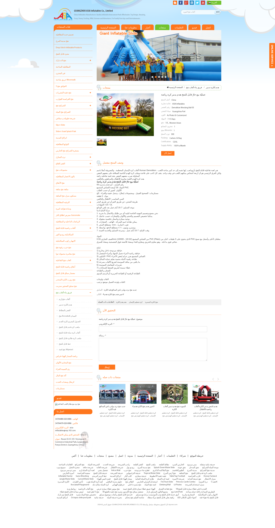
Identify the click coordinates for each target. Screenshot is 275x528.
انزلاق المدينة (61, 138)
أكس (74, 456)
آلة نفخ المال (61, 376)
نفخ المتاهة (183, 473)
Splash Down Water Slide (164, 468)
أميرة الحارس (68, 473)
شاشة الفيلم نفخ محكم (134, 498)
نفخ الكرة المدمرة (151, 302)
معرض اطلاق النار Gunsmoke (68, 215)
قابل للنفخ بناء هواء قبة (209, 498)
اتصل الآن (168, 153)
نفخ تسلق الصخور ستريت (66, 286)
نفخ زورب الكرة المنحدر (65, 280)
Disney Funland (210, 476)
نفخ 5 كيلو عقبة (93, 492)
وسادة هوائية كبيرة (63, 209)
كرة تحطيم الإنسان (136, 302)
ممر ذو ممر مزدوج (68, 470)
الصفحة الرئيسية (108, 28)
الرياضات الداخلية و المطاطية (68, 222)
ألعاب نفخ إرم (64, 299)
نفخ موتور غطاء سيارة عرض (108, 489)
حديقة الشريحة (116, 473)
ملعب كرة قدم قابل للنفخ (69, 327)
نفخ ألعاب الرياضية (85, 489)
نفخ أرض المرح (169, 473)
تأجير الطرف (77, 482)
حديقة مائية (99, 498)
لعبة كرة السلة (163, 479)
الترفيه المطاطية (63, 202)
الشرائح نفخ (61, 106)
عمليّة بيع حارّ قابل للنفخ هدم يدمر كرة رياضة (117, 319)
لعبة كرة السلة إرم (87, 470)
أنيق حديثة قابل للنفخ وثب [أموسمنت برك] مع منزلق (157, 495)
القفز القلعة (138, 465)
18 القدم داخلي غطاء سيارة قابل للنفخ (191, 489)
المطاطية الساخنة (63, 67)
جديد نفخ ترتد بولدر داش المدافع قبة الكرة (120, 290)
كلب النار (128, 476)
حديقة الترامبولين (133, 473)
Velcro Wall (115, 470)
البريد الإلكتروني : (106, 324)
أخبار (148, 28)
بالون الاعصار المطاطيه (65, 177)
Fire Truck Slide (167, 482)
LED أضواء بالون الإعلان (186, 498)
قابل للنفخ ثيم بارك (65, 495)
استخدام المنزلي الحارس (147, 482)
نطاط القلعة (164, 465)
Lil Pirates (178, 485)
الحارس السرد (178, 465)
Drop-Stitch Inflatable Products (69, 48)
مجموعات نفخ (61, 170)
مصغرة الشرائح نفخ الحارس (67, 151)
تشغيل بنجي (103, 470)
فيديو (194, 28)
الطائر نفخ (129, 482)
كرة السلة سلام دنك (100, 485)
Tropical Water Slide (152, 473)
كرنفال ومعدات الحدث (65, 382)
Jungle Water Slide (67, 479)
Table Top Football (177, 476)
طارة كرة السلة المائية (144, 479)
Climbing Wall (165, 485)
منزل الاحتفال (210, 479)
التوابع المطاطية (62, 144)
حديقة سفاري (140, 476)
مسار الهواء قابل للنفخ (123, 479)
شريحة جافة (88, 468)
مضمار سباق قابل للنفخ (65, 273)
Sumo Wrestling (82, 476)
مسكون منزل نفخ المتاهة (66, 196)
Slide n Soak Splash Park (66, 131)
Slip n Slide (60, 125)
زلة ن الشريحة (124, 465)
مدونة (130, 456)
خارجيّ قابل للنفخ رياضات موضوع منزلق (116, 495)
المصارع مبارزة (188, 495)
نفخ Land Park (177, 492)
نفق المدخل (194, 468)
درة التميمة (203, 482)
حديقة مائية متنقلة (207, 465)
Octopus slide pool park (81, 498)
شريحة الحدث (109, 465)
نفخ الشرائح (80, 465)
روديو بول (130, 468)
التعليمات (179, 28)
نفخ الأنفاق (60, 183)
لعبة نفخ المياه (150, 485)
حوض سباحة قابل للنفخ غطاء (72, 492)
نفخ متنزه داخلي (134, 485)
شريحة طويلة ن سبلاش (65, 119)
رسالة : (102, 336)
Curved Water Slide (86, 479)
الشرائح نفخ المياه (63, 112)
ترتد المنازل (60, 157)
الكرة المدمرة (63, 482)
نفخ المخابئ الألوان (63, 363)
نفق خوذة (182, 468)
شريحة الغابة (102, 468)
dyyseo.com (172, 504)
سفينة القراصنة (83, 473)
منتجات (162, 28)
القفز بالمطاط (64, 310)
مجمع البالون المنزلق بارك (157, 492)
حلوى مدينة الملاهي (114, 482)
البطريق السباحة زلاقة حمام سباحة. (200, 492)
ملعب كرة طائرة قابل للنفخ (70, 338)
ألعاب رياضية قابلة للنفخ (65, 228)
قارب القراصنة (194, 476)
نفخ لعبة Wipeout (66, 350)
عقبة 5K (214, 482)
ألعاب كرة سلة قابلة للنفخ (69, 333)
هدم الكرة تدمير (65, 305)
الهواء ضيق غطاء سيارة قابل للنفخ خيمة (139, 489)
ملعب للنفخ (151, 465)
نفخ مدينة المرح (62, 41)
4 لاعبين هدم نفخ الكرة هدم (113, 294)
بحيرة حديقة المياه (114, 498)
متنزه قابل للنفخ (62, 54)
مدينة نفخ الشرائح (207, 470)
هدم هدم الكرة (121, 302)
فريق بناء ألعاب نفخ (64, 293)
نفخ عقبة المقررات (63, 93)
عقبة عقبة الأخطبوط (158, 476)
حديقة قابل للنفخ (100, 473)
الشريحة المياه (94, 465)
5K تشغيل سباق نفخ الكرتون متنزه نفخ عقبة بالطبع (123, 492)
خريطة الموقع (196, 456)
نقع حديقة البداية (194, 479)
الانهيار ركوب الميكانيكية (65, 241)
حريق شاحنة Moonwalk (65, 80)
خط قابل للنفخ (65, 344)
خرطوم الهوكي (118, 485)
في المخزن (60, 73)
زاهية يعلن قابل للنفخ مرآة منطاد (160, 498)
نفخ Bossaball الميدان (67, 316)
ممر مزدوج (192, 465)
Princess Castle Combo (185, 482)
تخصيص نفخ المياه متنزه (86, 495)
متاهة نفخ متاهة (62, 189)
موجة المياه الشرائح (210, 468)
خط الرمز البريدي (99, 476)
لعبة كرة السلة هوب (94, 482)
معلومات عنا (131, 28)
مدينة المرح (192, 470)
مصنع (111, 456)
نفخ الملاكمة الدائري (161, 470)
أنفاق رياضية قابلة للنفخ (65, 267)
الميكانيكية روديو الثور (64, 235)
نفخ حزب (127, 470)
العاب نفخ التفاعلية (63, 260)
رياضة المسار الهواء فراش (66, 356)
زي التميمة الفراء (63, 369)
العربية (214, 3)
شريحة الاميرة (178, 479)
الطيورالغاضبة (178, 470)
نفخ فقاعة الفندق (165, 489)
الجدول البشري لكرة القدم (69, 322)
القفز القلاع (60, 164)
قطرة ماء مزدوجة (141, 470)
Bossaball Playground (80, 485)
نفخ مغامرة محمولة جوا (65, 254)
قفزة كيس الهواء (104, 479)
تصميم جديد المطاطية (65, 35)
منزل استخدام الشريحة (194, 485)
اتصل (208, 28)
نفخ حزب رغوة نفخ (63, 248)
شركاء (183, 456)
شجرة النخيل (74, 468)
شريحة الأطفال (117, 468)
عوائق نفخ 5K (61, 86)
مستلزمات (60, 389)
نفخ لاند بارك (61, 60)
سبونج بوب (61, 468)
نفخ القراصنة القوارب (64, 99)
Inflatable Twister (65, 476)
